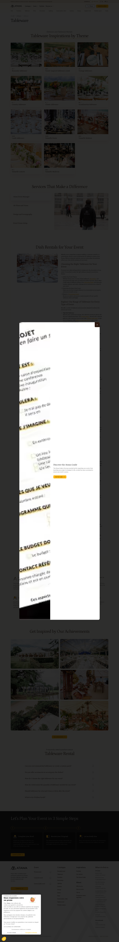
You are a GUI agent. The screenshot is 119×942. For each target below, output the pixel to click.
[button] (4, 939)
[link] (59, 476)
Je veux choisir (11, 932)
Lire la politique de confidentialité (12, 926)
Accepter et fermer (31, 932)
